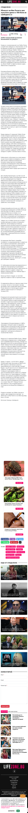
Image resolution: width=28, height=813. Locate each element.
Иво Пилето (20, 546)
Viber (13, 539)
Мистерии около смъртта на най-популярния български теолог (11, 594)
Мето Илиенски (10, 552)
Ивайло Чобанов (10, 546)
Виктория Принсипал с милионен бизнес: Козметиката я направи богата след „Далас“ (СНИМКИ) (13, 577)
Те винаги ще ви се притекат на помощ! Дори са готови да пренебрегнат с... (19, 740)
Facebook (5, 539)
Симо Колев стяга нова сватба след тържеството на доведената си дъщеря (13, 647)
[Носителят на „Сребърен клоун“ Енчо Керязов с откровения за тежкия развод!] (14, 624)
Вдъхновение (14, 780)
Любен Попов (20, 552)
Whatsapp (6, 542)
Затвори (11, 811)
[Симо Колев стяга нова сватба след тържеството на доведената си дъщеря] (14, 642)
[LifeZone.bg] (14, 767)
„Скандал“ (19, 549)
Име (2, 674)
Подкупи (18, 555)
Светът (14, 786)
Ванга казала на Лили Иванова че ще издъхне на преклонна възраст (12, 664)
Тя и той (14, 778)
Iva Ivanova (4, 35)
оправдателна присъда (12, 557)
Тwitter (21, 539)
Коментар (4, 685)
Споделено (6, 7)
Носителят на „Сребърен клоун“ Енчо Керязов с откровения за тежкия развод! (13, 629)
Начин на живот (14, 777)
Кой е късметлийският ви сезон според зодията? (19, 728)
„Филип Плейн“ (10, 549)
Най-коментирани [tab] (12, 711)
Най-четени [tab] (4, 711)
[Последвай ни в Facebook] (14, 771)
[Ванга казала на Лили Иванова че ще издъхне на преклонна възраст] (14, 659)
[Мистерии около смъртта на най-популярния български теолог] (14, 589)
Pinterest (15, 542)
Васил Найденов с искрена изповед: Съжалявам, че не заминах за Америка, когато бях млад (13, 611)
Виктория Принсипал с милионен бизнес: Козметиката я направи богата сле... (20, 751)
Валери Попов (10, 555)
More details (19, 482)
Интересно (14, 784)
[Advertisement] (14, 416)
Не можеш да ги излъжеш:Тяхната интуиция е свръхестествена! (18, 717)
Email (2, 680)
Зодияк (14, 787)
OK (18, 811)
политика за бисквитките (8, 806)
